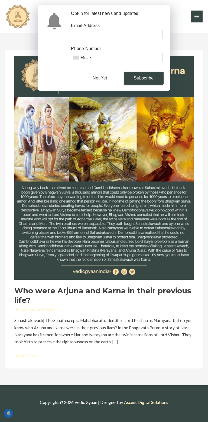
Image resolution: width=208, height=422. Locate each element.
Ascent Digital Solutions (146, 402)
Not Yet (100, 78)
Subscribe (144, 78)
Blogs (19, 309)
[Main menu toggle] (197, 16)
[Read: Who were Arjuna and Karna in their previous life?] (104, 167)
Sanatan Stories (41, 309)
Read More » (26, 355)
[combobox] (82, 57)
